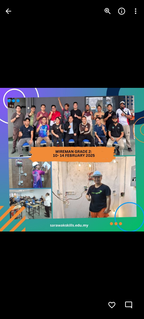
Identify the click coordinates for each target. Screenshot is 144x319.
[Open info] (122, 11)
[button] (19, 159)
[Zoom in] (108, 11)
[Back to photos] (8, 11)
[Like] (112, 305)
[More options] (136, 11)
